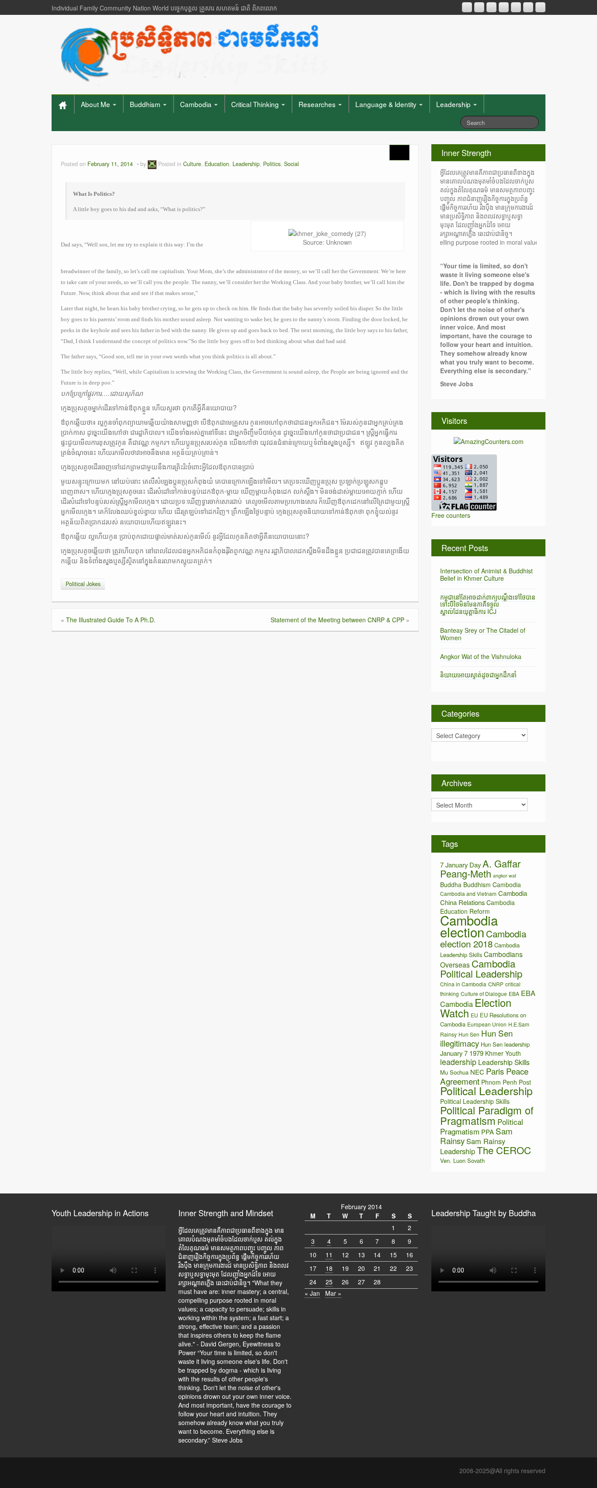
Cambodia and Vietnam (468, 893)
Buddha (451, 884)
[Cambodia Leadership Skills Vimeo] (528, 7)
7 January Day (460, 864)
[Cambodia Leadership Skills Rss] (467, 7)
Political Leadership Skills (475, 1101)
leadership (458, 1061)
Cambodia (196, 104)
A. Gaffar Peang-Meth (480, 868)
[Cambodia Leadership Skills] (193, 52)
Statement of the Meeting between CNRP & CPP (337, 619)
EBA (514, 993)
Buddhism (146, 104)
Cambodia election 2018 (483, 938)
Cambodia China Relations (483, 897)
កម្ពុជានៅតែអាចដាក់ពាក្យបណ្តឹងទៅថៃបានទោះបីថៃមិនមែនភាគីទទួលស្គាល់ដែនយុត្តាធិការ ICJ (487, 604)
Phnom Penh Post (506, 1082)
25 (329, 1281)
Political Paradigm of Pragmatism (487, 1115)
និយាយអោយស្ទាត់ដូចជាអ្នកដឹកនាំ (478, 674)
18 (329, 1268)
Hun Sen (468, 1034)
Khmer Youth (503, 1053)
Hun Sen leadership (505, 1044)
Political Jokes (83, 584)
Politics (272, 164)
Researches (317, 104)
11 (329, 1254)
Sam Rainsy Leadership (472, 1146)
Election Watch (475, 1007)
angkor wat (504, 875)
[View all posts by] (152, 164)
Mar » (333, 1293)
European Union (487, 1024)
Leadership (454, 104)
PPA (487, 1131)
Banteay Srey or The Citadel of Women (482, 634)
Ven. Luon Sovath (462, 1160)
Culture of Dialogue (484, 993)
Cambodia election (469, 926)
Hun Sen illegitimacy (476, 1038)
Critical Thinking (256, 104)
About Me (96, 104)
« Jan (312, 1293)
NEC (477, 1071)
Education (217, 164)
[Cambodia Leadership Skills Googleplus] (504, 7)
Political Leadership (486, 1090)
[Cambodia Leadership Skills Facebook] (516, 7)
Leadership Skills (504, 1062)
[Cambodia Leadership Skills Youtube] (491, 7)
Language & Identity (386, 104)
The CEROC (504, 1150)
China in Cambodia (463, 984)
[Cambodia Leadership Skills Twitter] (540, 7)
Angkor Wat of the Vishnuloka (480, 656)
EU (474, 1015)
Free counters (450, 515)
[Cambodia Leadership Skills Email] (479, 7)
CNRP (495, 984)
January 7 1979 (461, 1053)
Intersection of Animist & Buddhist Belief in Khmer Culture (486, 574)
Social (291, 164)
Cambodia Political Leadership (481, 968)
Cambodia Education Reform (477, 907)
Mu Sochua (454, 1072)
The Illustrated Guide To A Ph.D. (111, 619)
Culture (192, 164)
